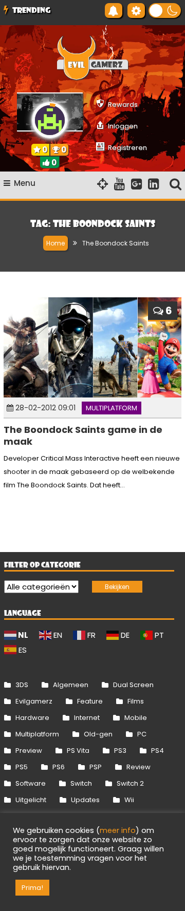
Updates (85, 800)
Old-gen (98, 734)
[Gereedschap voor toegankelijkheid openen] (136, 10)
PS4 (157, 750)
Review (138, 767)
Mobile (135, 718)
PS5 (21, 767)
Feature (90, 701)
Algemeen (70, 685)
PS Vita (78, 750)
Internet (87, 718)
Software (30, 783)
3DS (21, 685)
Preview (28, 750)
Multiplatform (111, 408)
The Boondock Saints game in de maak (83, 435)
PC (141, 734)
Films (135, 701)
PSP (95, 767)
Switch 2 (130, 783)
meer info (118, 830)
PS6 (58, 767)
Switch (81, 783)
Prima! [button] (32, 888)
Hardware (32, 718)
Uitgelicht (30, 800)
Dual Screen (133, 685)
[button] (165, 10)
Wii (129, 800)
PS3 (120, 750)
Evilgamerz (33, 701)
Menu (24, 183)
